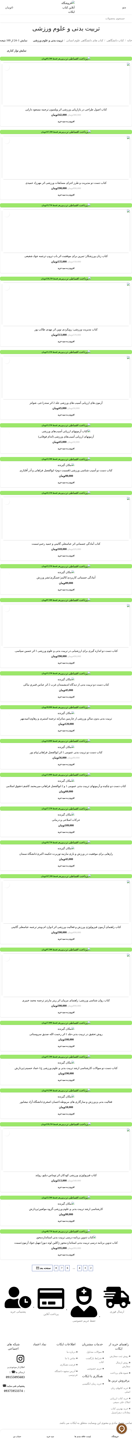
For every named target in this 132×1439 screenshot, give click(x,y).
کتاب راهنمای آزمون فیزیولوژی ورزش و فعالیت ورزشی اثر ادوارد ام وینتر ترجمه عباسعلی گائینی (66, 927)
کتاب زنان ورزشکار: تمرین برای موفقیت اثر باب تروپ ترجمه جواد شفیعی (66, 256)
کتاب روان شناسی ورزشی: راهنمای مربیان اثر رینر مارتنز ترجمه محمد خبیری (66, 1000)
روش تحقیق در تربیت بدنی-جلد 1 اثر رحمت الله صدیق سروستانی (66, 1034)
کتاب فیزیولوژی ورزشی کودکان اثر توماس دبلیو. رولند (66, 1175)
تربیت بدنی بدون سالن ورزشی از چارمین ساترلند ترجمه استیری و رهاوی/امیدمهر (66, 718)
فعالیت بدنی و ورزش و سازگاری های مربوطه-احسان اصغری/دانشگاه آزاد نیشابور (66, 1101)
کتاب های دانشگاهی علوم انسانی (84, 40)
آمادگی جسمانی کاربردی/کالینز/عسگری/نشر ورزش (66, 577)
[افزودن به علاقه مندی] (7, 67)
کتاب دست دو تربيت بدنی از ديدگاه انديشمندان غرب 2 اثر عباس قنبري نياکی (66, 684)
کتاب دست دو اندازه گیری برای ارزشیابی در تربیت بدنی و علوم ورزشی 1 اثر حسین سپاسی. (66, 650)
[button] (66, 121)
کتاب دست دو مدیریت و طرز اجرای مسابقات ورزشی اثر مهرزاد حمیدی (66, 182)
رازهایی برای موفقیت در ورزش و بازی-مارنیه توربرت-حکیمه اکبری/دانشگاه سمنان (66, 853)
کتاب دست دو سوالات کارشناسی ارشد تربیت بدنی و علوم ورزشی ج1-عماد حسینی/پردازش (66, 1068)
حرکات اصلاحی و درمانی (66, 819)
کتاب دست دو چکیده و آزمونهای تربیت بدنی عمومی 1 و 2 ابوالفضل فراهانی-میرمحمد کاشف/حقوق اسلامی (66, 786)
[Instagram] (20, 1358)
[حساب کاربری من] (1, 7)
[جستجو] (128, 18)
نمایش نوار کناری (16, 50)
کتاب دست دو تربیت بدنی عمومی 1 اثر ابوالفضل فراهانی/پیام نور (66, 752)
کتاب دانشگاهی (115, 40)
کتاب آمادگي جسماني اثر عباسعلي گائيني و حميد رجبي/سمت (66, 543)
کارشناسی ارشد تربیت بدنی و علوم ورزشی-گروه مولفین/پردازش (66, 1208)
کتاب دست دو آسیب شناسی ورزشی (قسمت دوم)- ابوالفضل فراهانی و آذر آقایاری (66, 470)
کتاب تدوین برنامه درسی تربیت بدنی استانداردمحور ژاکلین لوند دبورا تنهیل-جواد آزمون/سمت (66, 1242)
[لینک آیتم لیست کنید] (118, 1356)
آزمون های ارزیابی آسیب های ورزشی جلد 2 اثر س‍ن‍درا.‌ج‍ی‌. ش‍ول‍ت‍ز (66, 402)
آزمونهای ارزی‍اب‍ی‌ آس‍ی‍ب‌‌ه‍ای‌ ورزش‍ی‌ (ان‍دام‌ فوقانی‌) (66, 436)
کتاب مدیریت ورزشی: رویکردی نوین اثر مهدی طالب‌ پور (66, 329)
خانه (129, 40)
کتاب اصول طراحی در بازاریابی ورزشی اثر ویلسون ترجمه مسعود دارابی (66, 109)
